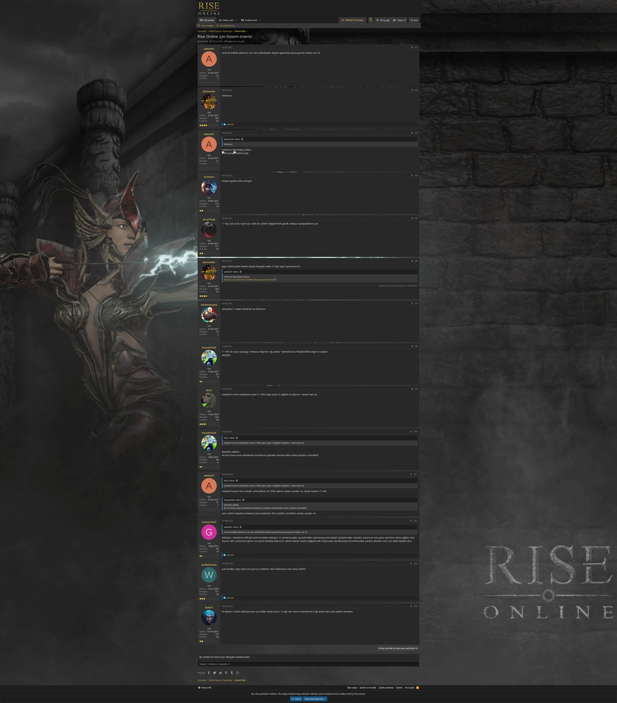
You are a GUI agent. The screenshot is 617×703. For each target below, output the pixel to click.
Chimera (209, 176)
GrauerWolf (209, 522)
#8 (416, 346)
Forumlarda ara (227, 25)
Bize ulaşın (352, 687)
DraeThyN (209, 219)
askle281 (204, 41)
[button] (236, 20)
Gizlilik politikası (386, 687)
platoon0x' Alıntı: (232, 139)
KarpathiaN (209, 347)
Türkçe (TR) (205, 687)
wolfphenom (209, 564)
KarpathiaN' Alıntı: (232, 499)
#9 (416, 389)
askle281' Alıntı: (231, 271)
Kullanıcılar (251, 20)
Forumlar (209, 20)
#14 (416, 606)
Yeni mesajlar (207, 25)
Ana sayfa (409, 687)
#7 (416, 303)
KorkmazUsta (209, 304)
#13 (416, 563)
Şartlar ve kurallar (368, 687)
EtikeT (209, 607)
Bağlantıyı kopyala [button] (235, 41)
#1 (416, 47)
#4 (416, 175)
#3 (416, 132)
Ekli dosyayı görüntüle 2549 (237, 279)
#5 (416, 218)
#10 (416, 431)
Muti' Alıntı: (229, 437)
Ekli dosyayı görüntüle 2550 (263, 279)
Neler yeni (228, 20)
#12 (416, 520)
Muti (209, 390)
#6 (416, 261)
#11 (416, 474)
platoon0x (209, 91)
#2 (416, 90)
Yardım (399, 687)
